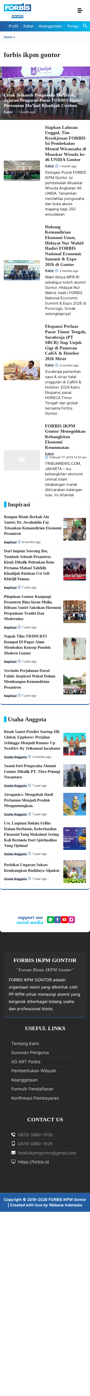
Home (8, 37)
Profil (13, 26)
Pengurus (75, 26)
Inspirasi (10, 542)
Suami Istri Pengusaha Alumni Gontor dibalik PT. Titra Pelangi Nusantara (32, 771)
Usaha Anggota (15, 757)
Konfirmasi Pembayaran (35, 1098)
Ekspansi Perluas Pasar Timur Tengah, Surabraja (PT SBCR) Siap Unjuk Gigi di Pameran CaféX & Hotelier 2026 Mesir (65, 342)
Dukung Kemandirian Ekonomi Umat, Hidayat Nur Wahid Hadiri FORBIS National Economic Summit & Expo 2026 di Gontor (64, 245)
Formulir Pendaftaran (32, 1088)
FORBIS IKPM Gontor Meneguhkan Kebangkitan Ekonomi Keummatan (65, 436)
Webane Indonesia (65, 1205)
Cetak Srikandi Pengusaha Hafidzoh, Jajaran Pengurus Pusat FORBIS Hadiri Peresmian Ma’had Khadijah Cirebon (43, 100)
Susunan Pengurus (30, 1052)
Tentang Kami (25, 1043)
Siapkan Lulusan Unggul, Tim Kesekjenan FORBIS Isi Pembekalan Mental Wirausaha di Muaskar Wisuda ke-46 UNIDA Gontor (65, 143)
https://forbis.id (33, 1161)
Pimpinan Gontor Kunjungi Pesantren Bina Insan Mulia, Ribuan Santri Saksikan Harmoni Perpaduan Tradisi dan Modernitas (32, 607)
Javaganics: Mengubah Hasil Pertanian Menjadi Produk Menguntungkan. (28, 800)
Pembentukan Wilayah (33, 1070)
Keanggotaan (50, 26)
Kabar (29, 26)
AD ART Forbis (25, 1061)
